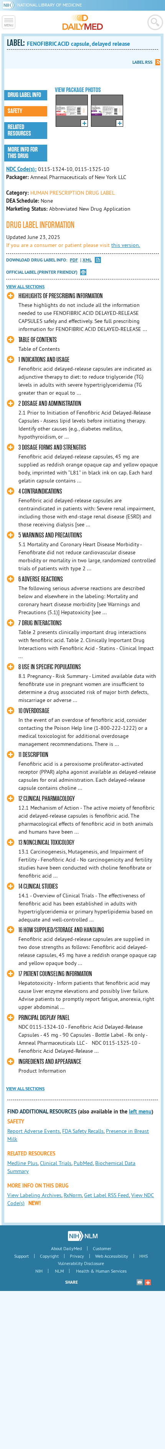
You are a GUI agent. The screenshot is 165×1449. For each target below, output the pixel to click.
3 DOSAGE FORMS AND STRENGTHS (52, 448)
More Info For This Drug (23, 153)
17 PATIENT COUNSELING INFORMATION (55, 974)
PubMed (83, 1163)
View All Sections (25, 287)
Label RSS (142, 62)
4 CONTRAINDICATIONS (40, 491)
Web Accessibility (111, 1256)
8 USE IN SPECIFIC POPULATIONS (49, 667)
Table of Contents (37, 340)
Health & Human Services (101, 1271)
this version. (125, 245)
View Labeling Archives (34, 1195)
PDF (74, 260)
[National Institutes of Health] (9, 5)
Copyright (49, 1256)
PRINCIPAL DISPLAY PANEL (43, 1018)
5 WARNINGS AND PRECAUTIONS (50, 535)
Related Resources (19, 130)
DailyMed (83, 22)
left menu (140, 1111)
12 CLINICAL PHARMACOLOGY (46, 799)
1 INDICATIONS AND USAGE (43, 360)
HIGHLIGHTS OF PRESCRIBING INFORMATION (60, 296)
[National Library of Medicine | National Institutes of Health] (82, 1236)
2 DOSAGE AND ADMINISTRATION (49, 404)
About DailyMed (66, 1248)
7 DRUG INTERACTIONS (40, 623)
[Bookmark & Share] (148, 1282)
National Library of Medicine (49, 5)
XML (87, 260)
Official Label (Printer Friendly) (42, 272)
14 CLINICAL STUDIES (38, 887)
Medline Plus (22, 1163)
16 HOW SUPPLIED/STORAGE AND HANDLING (61, 930)
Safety (15, 111)
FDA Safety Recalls (83, 1131)
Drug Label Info (24, 95)
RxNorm (73, 1195)
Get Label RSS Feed (106, 1195)
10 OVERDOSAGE (34, 711)
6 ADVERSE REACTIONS (40, 579)
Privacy (77, 1256)
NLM (59, 1271)
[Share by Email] (140, 1282)
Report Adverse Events (33, 1131)
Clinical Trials (55, 1163)
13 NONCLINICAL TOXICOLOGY (46, 843)
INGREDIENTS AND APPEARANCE (49, 1062)
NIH (39, 1271)
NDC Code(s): (21, 169)
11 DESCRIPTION (33, 755)
